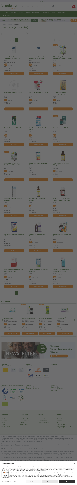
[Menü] (7, 472)
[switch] (5, 475)
